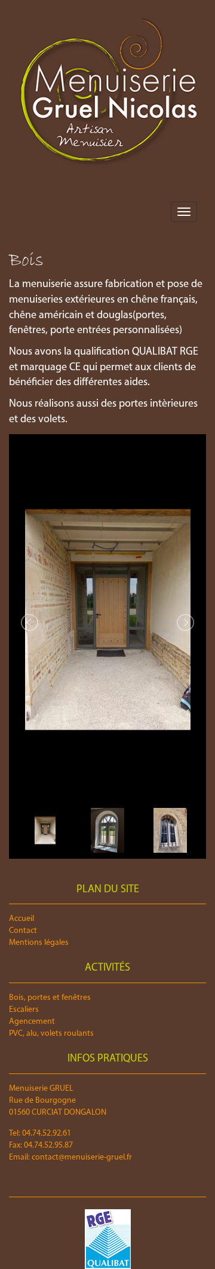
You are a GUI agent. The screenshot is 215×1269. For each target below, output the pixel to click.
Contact (23, 930)
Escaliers (24, 1009)
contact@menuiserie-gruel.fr (82, 1157)
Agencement (32, 1021)
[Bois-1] (107, 619)
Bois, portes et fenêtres (50, 997)
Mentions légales (39, 942)
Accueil (21, 918)
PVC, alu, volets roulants (51, 1033)
